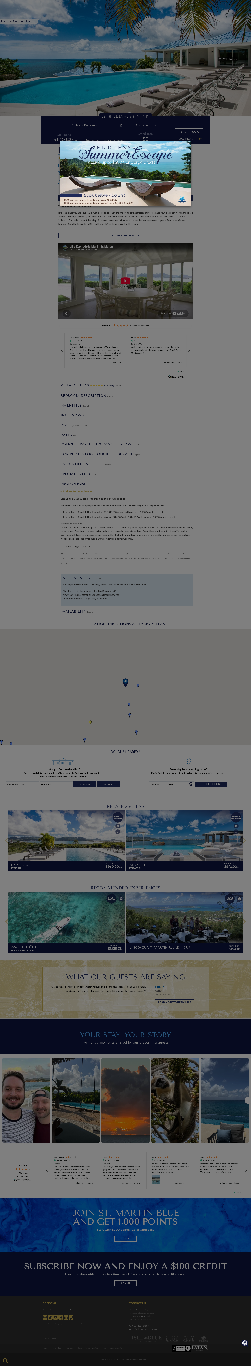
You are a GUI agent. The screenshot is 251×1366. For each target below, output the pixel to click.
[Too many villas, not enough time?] (245, 1343)
